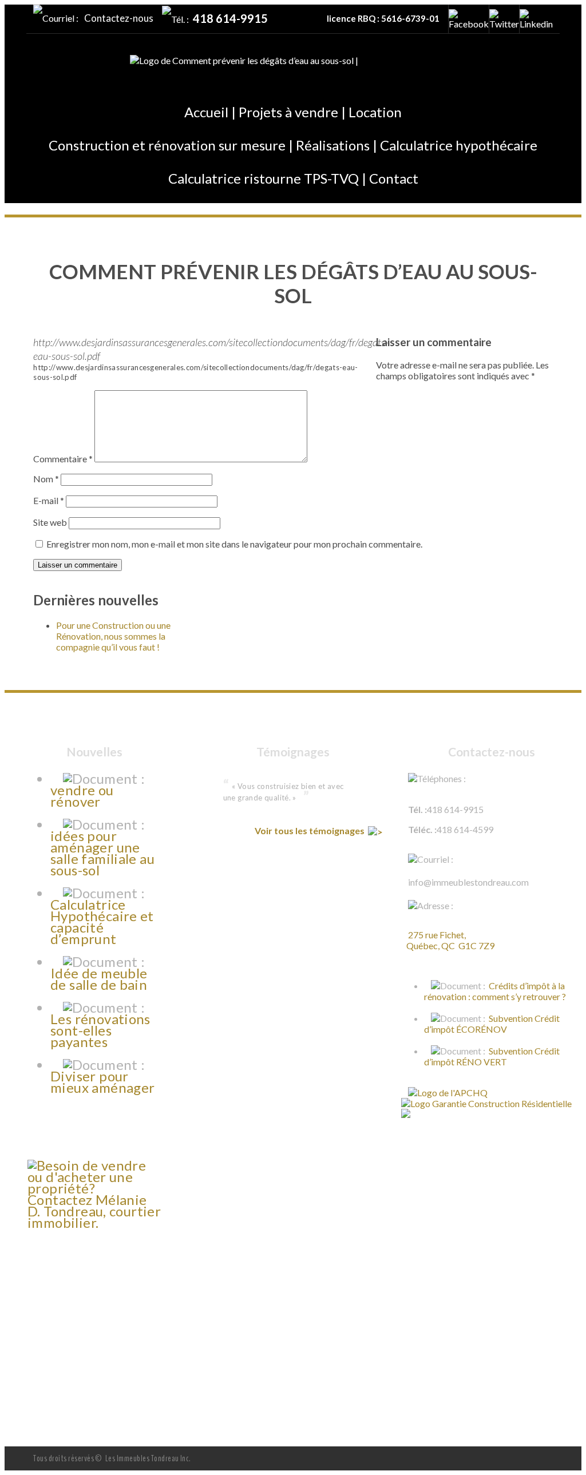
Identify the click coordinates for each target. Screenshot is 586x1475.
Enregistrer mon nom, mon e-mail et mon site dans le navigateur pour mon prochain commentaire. (234, 543)
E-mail (48, 500)
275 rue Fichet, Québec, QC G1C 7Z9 (447, 940)
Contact (393, 178)
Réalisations (333, 145)
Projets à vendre (288, 112)
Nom (46, 478)
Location (375, 112)
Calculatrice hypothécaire (458, 145)
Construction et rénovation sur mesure (167, 145)
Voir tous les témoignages (310, 830)
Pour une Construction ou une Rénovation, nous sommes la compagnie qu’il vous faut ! (113, 636)
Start (288, 820)
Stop (297, 820)
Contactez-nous (118, 18)
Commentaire (63, 458)
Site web (50, 522)
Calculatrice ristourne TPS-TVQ (263, 178)
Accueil (206, 112)
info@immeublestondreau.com (468, 882)
